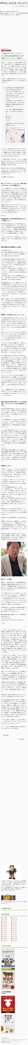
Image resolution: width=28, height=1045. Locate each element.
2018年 (5, 926)
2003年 (15, 940)
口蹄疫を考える (6, 50)
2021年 (15, 922)
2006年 (5, 938)
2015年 (15, 928)
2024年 (5, 920)
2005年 (15, 938)
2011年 (15, 932)
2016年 (5, 928)
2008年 (5, 936)
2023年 (15, 920)
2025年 (15, 918)
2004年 (5, 940)
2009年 (15, 934)
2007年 (15, 936)
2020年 (5, 924)
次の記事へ (21, 739)
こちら (12, 890)
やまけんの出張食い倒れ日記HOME (9, 11)
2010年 (5, 934)
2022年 (5, 922)
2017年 (15, 926)
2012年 (5, 932)
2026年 (5, 918)
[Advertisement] (14, 32)
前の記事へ (6, 735)
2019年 (15, 924)
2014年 (5, 930)
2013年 (15, 930)
